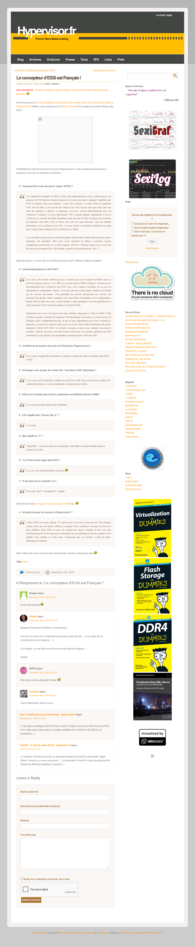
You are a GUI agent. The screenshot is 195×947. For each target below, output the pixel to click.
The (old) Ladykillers (135, 363)
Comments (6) (32, 572)
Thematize (102, 932)
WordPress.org (133, 489)
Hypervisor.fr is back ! (103, 70)
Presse (70, 59)
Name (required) (29, 791)
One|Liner (53, 59)
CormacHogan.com (135, 390)
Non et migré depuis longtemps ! (151, 227)
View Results (152, 248)
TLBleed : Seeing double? (138, 343)
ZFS (96, 59)
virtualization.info (134, 425)
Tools (84, 59)
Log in (128, 477)
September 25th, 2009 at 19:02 (43, 620)
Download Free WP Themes (147, 932)
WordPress (65, 932)
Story (25, 561)
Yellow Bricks (132, 436)
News (47, 84)
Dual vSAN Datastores (137, 324)
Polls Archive (132, 262)
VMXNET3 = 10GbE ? (136, 351)
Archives (35, 59)
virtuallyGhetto (132, 429)
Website (24, 820)
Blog (20, 59)
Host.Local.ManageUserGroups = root (145, 320)
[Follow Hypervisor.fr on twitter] (152, 470)
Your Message (28, 834)
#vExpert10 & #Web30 (137, 331)
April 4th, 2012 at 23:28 (30, 749)
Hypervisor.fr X (132, 335)
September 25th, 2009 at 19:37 (43, 672)
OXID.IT (129, 417)
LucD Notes (131, 409)
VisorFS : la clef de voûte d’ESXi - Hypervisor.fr (45, 745)
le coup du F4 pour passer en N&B (53, 503)
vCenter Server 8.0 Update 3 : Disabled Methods (150, 316)
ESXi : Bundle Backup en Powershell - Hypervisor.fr (47, 714)
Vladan (33, 616)
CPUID (129, 394)
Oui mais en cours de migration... (152, 223)
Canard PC (131, 386)
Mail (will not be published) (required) (40, 806)
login (169, 15)
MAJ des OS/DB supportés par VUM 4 (35, 70)
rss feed (160, 15)
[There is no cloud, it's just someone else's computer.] (152, 301)
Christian (34, 691)
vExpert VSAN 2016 (135, 370)
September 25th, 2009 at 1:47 (42, 597)
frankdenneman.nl (134, 401)
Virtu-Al (129, 421)
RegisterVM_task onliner (138, 359)
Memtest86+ (131, 413)
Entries (131, 481)
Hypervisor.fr (46, 30)
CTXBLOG (130, 398)
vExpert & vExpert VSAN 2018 (140, 347)
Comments (133, 485)
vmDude (129, 432)
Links (108, 59)
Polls (120, 59)
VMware (55, 84)
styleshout (126, 932)
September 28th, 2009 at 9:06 (42, 695)
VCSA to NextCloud (135, 339)
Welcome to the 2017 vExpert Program (145, 366)
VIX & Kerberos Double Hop (139, 355)
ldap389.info (131, 405)
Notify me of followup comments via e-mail (46, 879)
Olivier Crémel (68, 106)
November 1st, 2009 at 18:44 (33, 718)
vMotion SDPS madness (137, 327)
